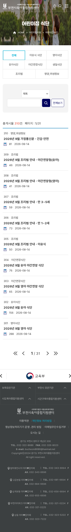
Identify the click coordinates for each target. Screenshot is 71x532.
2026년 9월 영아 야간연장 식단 (24, 286)
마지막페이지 (55, 353)
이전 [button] (1, 376)
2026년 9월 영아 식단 (18, 328)
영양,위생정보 (51, 73)
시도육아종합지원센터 (13, 398)
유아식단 (13, 64)
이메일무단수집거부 (55, 427)
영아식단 (57, 55)
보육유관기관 (8, 387)
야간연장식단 (35, 64)
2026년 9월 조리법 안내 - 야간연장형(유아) (31, 160)
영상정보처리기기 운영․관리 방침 (23, 427)
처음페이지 (15, 353)
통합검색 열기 (60, 6)
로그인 (54, 6)
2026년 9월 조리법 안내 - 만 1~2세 (27, 223)
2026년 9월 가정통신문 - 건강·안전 (26, 139)
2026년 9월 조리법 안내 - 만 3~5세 (27, 202)
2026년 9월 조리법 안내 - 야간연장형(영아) (31, 181)
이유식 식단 (35, 55)
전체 (14, 55)
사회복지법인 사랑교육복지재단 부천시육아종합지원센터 (21, 6)
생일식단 (57, 64)
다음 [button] (70, 376)
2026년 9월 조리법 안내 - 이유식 (25, 244)
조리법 (19, 73)
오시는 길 (35, 432)
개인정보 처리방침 (42, 420)
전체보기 (57, 103)
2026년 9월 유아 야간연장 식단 (24, 265)
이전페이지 (23, 353)
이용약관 (24, 420)
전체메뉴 (66, 6)
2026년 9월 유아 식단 (18, 307)
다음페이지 (47, 353)
